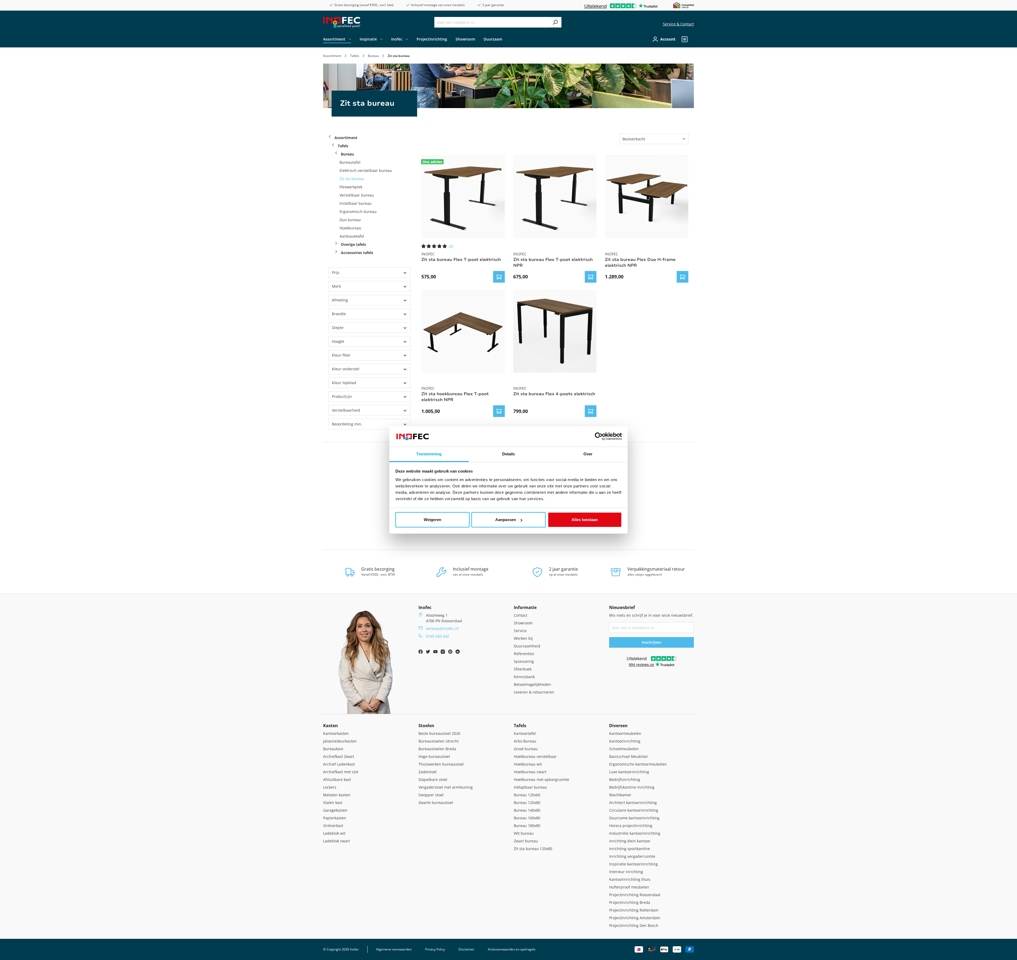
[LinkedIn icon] (458, 652)
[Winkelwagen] (692, 39)
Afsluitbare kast (337, 779)
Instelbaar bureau (356, 203)
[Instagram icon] (443, 652)
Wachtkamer (620, 794)
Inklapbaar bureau (530, 787)
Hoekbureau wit (528, 764)
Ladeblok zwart (336, 840)
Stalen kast (332, 802)
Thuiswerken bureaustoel (441, 764)
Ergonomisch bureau (358, 211)
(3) (451, 246)
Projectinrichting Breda (629, 902)
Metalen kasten (336, 794)
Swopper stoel (431, 794)
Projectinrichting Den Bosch (633, 925)
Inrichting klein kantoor (629, 840)
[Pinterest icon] (450, 652)
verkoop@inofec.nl (442, 628)
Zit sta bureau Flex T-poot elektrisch (461, 260)
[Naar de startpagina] (341, 22)
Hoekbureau (350, 227)
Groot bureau (526, 748)
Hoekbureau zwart (530, 771)
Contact (520, 615)
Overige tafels (353, 244)
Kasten (330, 725)
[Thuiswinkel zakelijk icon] (683, 5)
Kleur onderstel (345, 368)
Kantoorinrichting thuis (629, 879)
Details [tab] (508, 454)
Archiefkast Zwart (338, 756)
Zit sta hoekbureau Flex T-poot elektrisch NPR (455, 397)
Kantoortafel (525, 733)
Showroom (523, 622)
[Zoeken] (555, 22)
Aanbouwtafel (352, 236)
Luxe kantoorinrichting (629, 771)
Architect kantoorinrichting (633, 802)
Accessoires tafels (356, 252)
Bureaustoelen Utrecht (438, 741)
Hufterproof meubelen (629, 887)
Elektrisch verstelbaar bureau (366, 170)
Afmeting (340, 300)
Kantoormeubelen (625, 733)
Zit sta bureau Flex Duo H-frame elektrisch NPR (640, 262)
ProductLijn (342, 396)
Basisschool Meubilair (628, 756)
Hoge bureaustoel (434, 756)
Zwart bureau (526, 840)
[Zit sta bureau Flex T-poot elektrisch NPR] (555, 196)
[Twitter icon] (428, 652)
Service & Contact (678, 23)
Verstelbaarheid (346, 410)
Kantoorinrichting (624, 741)
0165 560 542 (437, 636)
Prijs (336, 272)
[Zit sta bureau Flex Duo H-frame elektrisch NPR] (646, 196)
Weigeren (432, 519)
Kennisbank (524, 676)
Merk (336, 286)
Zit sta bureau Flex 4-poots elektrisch (554, 394)
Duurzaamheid (527, 645)
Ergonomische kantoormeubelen (638, 764)
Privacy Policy (435, 949)
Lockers (329, 787)
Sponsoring (524, 661)
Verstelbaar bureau (357, 195)
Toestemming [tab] (428, 454)
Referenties (524, 653)
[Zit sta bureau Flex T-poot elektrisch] (463, 196)
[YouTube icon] (436, 652)
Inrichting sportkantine (629, 848)
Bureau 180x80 (527, 825)
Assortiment (345, 137)
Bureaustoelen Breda (437, 748)
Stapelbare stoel (432, 779)
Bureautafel (350, 162)
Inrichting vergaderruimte (632, 856)
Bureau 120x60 (527, 794)
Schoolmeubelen (624, 748)
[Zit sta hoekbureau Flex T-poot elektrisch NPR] (463, 331)
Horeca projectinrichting (630, 825)
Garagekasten (335, 810)
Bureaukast (333, 748)
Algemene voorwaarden (394, 949)
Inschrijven (651, 642)
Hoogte (338, 341)
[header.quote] (685, 39)
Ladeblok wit (334, 833)
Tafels (343, 145)
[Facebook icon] (421, 652)
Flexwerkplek (351, 186)
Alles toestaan (585, 519)
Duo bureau (350, 219)
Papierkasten (334, 817)
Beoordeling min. (347, 423)
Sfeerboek (523, 669)
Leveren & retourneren (534, 692)
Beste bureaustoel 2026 (439, 733)
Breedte (339, 313)
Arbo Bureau (525, 741)
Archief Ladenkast (339, 764)
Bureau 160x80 (527, 817)
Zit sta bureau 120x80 (533, 848)
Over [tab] (587, 454)
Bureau (347, 154)
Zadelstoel (427, 771)
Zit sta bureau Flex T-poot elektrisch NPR (553, 262)
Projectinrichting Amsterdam (634, 917)
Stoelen (426, 725)
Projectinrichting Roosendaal (634, 894)
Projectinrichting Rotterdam (633, 910)
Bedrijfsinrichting (624, 779)
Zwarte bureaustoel (435, 802)
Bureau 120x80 (527, 802)
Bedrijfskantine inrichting (631, 787)
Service (520, 630)
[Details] (499, 277)
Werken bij (523, 638)
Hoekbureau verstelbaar (535, 756)
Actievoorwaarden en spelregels (512, 949)
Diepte (338, 327)
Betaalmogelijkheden (532, 684)
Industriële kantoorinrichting (634, 833)
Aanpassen (505, 519)
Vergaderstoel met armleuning (445, 787)
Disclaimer (466, 949)
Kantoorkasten (336, 733)
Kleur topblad (344, 382)
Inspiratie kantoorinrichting (633, 863)
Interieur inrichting (626, 871)
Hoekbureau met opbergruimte (541, 779)
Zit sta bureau (352, 178)
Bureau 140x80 (527, 810)
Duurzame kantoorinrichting (634, 817)
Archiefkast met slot (340, 771)
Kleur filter (341, 355)
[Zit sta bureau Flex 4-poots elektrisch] (555, 331)
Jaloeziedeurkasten (340, 741)
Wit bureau (524, 833)
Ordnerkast (333, 825)
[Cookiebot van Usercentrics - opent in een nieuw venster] (599, 437)
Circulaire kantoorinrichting (633, 810)
